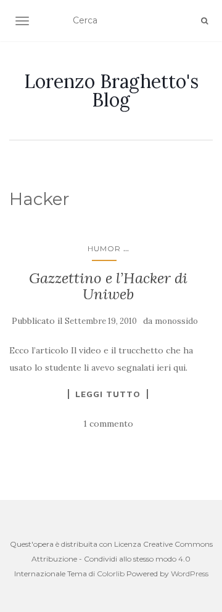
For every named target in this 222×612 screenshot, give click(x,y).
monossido (176, 321)
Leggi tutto (108, 394)
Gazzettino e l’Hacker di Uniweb (108, 286)
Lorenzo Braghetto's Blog (111, 90)
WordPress (189, 573)
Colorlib (111, 573)
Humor (104, 248)
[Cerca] (204, 21)
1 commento (108, 423)
